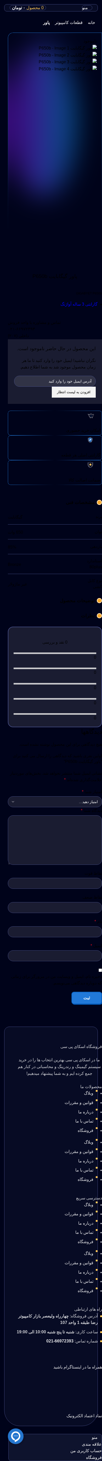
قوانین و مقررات (79, 1102)
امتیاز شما (92, 792)
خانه (91, 22)
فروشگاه (85, 1130)
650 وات (15, 532)
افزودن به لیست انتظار (73, 392)
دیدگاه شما (91, 810)
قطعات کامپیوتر (69, 22)
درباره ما (85, 1112)
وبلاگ (88, 1093)
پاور (46, 22)
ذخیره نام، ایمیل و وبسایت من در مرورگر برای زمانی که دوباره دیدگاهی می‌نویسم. (56, 979)
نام (98, 921)
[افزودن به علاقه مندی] (14, 247)
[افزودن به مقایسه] (14, 260)
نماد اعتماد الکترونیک (84, 1416)
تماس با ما (84, 1121)
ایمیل (96, 946)
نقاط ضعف (92, 897)
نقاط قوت (93, 873)
